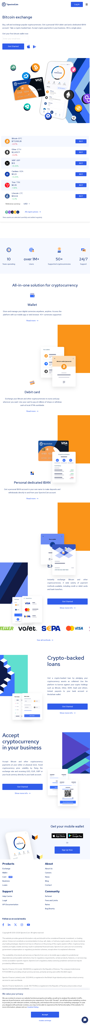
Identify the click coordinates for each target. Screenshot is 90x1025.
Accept (45, 1015)
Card (4, 877)
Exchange (6, 869)
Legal (4, 901)
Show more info (66, 608)
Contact (48, 885)
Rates (47, 905)
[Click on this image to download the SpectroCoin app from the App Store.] (28, 46)
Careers (48, 873)
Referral (48, 896)
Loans (4, 885)
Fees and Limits (51, 901)
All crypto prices (31, 212)
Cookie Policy (32, 1007)
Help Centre (7, 896)
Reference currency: (13, 204)
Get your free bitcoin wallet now (15, 34)
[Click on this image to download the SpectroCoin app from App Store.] (59, 835)
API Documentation (10, 905)
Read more (31, 321)
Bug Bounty (50, 909)
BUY (81, 141)
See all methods (44, 640)
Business (6, 881)
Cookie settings (45, 1021)
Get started (13, 46)
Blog (47, 881)
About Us (48, 869)
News (47, 877)
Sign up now (67, 850)
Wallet (4, 873)
